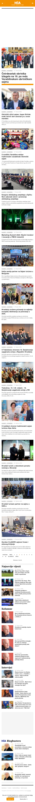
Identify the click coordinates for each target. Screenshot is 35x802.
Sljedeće (11, 556)
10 (5, 556)
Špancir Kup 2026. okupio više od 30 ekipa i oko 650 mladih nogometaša (22, 572)
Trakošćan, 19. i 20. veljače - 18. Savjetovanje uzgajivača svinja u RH (16, 389)
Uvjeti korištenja (16, 787)
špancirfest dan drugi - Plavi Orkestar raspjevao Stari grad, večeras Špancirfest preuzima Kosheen (23, 583)
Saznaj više (23, 799)
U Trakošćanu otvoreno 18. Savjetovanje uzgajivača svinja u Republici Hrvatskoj (17, 351)
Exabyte (29, 790)
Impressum (4, 787)
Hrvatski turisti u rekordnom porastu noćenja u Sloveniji (16, 467)
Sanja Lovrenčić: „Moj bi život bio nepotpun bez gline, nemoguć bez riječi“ (23, 683)
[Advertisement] (17, 27)
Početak (5, 554)
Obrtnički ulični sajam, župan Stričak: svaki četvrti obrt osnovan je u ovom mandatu (16, 116)
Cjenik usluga (24, 787)
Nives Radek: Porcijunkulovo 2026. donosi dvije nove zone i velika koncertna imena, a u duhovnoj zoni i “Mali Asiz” (23, 705)
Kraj (17, 556)
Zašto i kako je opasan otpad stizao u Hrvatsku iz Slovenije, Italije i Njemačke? (23, 756)
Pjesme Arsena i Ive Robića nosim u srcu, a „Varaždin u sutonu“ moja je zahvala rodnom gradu (22, 674)
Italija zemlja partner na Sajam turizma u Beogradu (17, 272)
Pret (11, 554)
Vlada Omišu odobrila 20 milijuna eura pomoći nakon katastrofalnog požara (22, 601)
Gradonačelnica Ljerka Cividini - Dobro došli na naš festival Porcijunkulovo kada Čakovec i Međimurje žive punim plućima (23, 695)
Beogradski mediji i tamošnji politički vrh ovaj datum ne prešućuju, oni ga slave (23, 776)
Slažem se (10, 799)
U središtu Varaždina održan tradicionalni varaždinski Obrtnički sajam (15, 156)
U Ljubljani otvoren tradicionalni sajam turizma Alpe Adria (17, 427)
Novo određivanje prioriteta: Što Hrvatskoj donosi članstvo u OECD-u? (23, 615)
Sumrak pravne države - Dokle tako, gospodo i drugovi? (23, 765)
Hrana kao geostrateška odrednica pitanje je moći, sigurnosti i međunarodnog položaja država (22, 657)
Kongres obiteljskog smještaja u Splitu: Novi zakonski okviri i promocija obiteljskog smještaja (17, 196)
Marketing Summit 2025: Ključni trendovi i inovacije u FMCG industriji (17, 236)
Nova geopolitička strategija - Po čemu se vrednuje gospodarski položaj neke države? (23, 643)
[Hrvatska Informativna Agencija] (17, 3)
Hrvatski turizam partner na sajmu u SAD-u (16, 505)
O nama (9, 787)
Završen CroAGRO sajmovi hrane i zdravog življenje (15, 543)
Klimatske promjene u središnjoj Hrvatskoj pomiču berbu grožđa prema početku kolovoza (23, 593)
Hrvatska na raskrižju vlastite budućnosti (23, 628)
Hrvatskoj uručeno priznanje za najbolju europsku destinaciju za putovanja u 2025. (17, 311)
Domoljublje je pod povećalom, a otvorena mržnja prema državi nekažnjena (23, 747)
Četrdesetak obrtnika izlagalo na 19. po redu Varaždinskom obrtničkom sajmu (17, 77)
